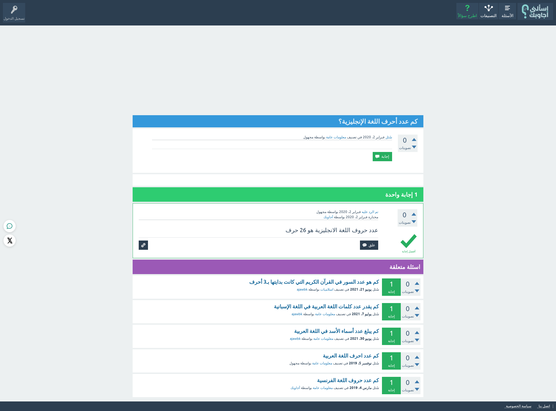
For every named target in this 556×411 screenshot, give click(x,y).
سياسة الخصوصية (518, 406)
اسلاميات (326, 289)
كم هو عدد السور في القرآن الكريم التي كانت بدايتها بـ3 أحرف (314, 282)
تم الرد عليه (370, 212)
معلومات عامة (336, 137)
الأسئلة (507, 15)
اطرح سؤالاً (467, 15)
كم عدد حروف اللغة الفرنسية (348, 380)
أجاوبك (295, 388)
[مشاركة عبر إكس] (9, 240)
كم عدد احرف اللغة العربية (351, 356)
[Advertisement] (278, 68)
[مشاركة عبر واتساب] (9, 226)
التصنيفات (488, 15)
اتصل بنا (544, 406)
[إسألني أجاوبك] (535, 11)
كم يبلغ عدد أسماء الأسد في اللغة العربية (336, 331)
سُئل (388, 137)
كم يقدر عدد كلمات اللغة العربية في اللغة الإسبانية (326, 306)
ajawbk (302, 289)
